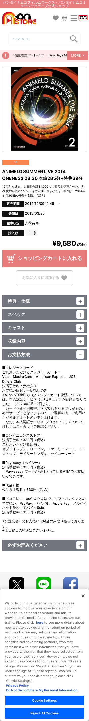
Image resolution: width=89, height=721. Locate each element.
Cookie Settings (44, 700)
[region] (44, 655)
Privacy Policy (17, 685)
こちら (21, 426)
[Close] (83, 595)
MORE (76, 55)
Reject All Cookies (44, 713)
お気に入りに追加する (40, 277)
